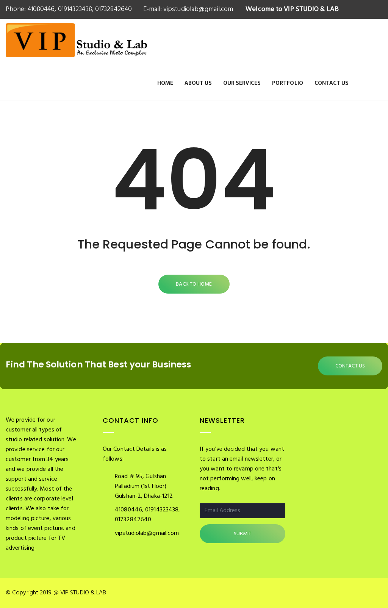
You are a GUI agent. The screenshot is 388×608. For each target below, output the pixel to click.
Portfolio (287, 83)
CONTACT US (350, 366)
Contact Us (331, 83)
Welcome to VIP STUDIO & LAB (292, 9)
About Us (198, 83)
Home (165, 83)
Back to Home (194, 284)
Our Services (242, 83)
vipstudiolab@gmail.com (197, 9)
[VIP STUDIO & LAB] (76, 48)
